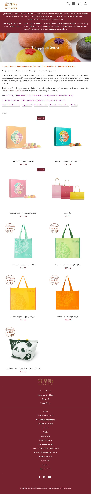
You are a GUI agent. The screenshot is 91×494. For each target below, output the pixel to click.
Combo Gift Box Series (10, 100)
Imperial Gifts (27, 105)
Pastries (45, 432)
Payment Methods (45, 456)
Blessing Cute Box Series (11, 105)
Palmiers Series (7, 95)
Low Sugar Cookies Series (52, 95)
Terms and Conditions (45, 395)
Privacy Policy (45, 391)
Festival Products (45, 440)
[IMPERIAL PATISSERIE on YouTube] (49, 476)
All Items (74, 105)
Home (45, 411)
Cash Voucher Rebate (45, 444)
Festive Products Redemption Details (45, 448)
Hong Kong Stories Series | (56, 100)
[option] (45, 22)
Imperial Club (45, 461)
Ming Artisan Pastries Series (59, 105)
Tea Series (45, 428)
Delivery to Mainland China (45, 420)
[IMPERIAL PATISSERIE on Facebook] (39, 476)
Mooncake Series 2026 (45, 416)
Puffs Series (67, 95)
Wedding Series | (26, 100)
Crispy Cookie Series (34, 95)
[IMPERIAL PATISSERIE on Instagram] (44, 476)
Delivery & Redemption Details (45, 452)
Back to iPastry (45, 469)
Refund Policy (45, 403)
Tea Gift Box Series (41, 105)
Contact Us (45, 399)
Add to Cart (45, 436)
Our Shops (45, 465)
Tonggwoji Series (39, 100)
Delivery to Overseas (45, 424)
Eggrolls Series (19, 95)
